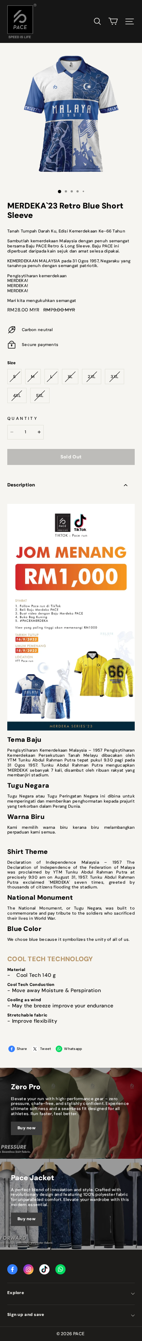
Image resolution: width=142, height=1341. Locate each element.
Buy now (26, 1128)
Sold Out (71, 457)
